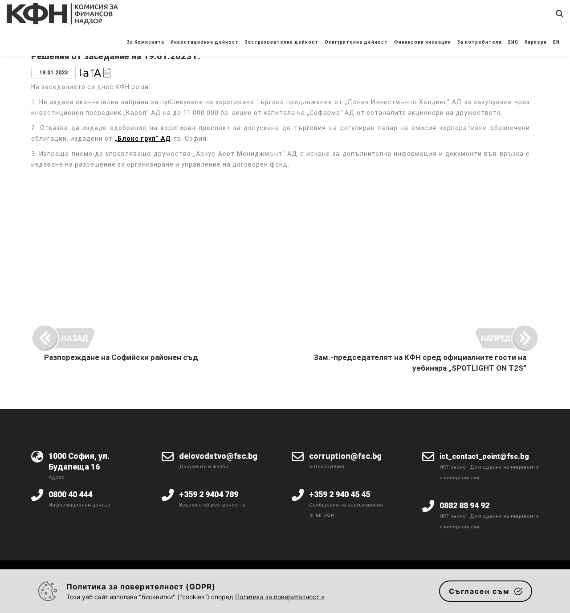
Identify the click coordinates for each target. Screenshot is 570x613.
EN (556, 42)
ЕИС (513, 42)
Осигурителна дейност (356, 42)
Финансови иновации (422, 42)
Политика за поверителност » (280, 597)
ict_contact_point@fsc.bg (484, 456)
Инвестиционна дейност (205, 42)
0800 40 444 (70, 494)
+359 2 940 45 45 (339, 494)
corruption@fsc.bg (345, 456)
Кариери (536, 42)
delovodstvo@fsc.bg (218, 456)
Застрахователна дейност (281, 42)
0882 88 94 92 (464, 505)
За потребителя (479, 42)
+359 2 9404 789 (208, 494)
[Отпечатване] (107, 72)
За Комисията (145, 42)
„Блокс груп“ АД (142, 138)
